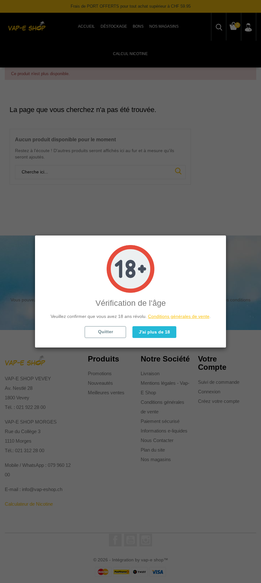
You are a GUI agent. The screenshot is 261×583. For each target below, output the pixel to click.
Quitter (105, 331)
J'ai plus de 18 (154, 331)
